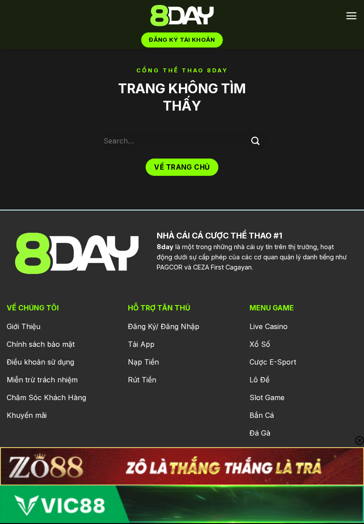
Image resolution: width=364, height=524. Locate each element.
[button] (351, 16)
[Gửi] (256, 140)
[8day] (182, 15)
